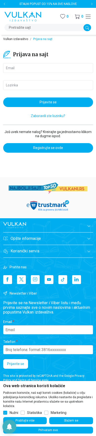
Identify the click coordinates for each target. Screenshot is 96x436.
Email (7, 322)
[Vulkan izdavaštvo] (22, 16)
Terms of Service (29, 380)
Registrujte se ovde (48, 148)
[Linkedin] (76, 279)
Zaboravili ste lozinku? (48, 116)
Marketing (58, 412)
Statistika (34, 412)
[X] (21, 279)
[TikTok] (62, 279)
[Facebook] (7, 279)
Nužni (14, 412)
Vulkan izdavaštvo (15, 39)
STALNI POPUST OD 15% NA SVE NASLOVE (48, 4)
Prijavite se (15, 364)
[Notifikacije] (9, 427)
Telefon (9, 342)
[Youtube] (49, 279)
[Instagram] (35, 279)
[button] (79, 16)
